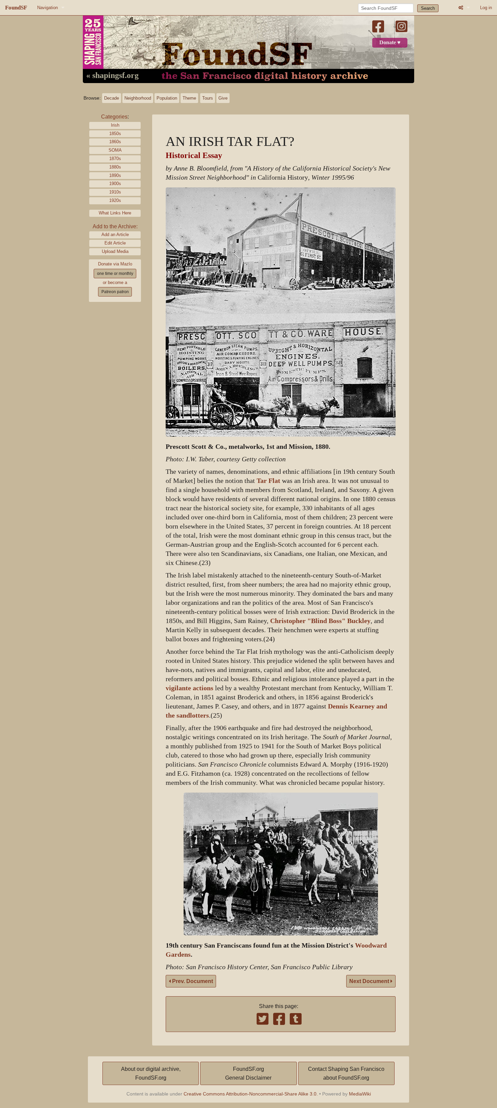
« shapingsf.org (112, 75)
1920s (115, 200)
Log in (486, 7)
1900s (115, 183)
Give (223, 98)
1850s (115, 133)
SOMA (115, 150)
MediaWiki (360, 1094)
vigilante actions (189, 688)
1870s (115, 158)
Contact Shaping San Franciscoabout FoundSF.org (346, 1073)
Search (428, 8)
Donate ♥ (390, 43)
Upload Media (115, 251)
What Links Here (115, 212)
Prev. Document (192, 981)
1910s (115, 192)
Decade (111, 98)
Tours (207, 98)
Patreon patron (115, 292)
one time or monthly (115, 274)
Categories (114, 117)
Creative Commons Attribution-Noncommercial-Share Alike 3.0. (251, 1094)
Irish (115, 125)
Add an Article (115, 234)
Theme (189, 98)
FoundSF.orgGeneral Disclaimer (248, 1073)
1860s (115, 141)
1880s (115, 167)
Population (167, 98)
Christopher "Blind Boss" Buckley (320, 621)
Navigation (47, 7)
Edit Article (115, 243)
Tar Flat (268, 481)
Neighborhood (137, 98)
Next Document (369, 981)
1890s (115, 175)
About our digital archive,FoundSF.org (151, 1073)
